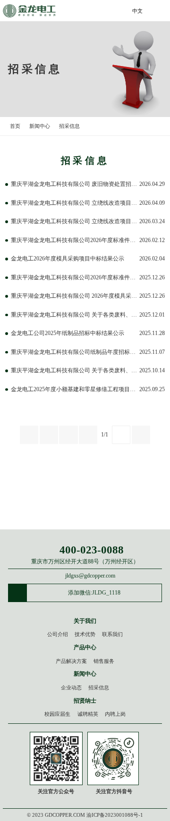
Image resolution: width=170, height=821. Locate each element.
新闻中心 (39, 126)
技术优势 (85, 634)
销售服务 (104, 661)
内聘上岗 (115, 714)
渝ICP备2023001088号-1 (114, 815)
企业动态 (71, 687)
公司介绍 (57, 634)
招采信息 (69, 126)
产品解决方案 (71, 661)
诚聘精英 (87, 714)
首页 (15, 126)
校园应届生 (57, 714)
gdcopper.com (65, 815)
